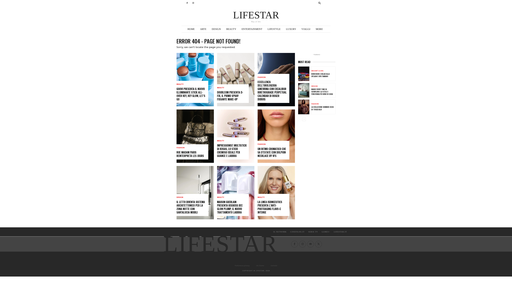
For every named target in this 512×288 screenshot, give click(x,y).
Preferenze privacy (242, 266)
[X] (318, 244)
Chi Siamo (260, 266)
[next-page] (304, 119)
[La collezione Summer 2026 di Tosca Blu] (303, 107)
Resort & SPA (317, 71)
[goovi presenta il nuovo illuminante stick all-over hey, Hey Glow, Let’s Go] (195, 79)
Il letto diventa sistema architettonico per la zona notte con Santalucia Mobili (191, 207)
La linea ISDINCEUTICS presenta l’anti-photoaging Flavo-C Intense (270, 207)
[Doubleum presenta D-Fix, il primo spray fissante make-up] (235, 79)
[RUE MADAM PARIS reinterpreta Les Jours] (195, 136)
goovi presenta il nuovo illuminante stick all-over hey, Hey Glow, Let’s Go (191, 94)
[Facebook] (187, 3)
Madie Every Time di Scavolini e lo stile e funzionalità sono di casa (322, 91)
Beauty (180, 84)
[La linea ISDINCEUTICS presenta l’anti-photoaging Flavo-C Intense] (276, 192)
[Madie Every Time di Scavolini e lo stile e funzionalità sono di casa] (303, 90)
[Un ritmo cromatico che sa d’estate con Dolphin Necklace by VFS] (276, 136)
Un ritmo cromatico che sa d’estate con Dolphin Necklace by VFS (272, 152)
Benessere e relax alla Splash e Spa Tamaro (320, 75)
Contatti (274, 266)
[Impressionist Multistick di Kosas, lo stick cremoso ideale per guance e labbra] (235, 136)
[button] (319, 3)
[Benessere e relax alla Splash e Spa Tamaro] (303, 74)
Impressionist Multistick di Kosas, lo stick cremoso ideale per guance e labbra (232, 150)
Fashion (181, 148)
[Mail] (310, 244)
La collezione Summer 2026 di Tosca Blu (322, 108)
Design (180, 197)
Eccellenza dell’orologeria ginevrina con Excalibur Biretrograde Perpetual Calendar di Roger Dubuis (272, 90)
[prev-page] (299, 119)
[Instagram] (193, 3)
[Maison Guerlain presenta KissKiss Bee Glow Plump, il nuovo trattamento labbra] (235, 192)
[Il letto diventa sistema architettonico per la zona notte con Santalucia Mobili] (195, 192)
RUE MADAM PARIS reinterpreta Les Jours (190, 154)
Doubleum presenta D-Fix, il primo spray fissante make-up (230, 95)
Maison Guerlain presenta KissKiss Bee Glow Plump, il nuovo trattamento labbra (230, 207)
